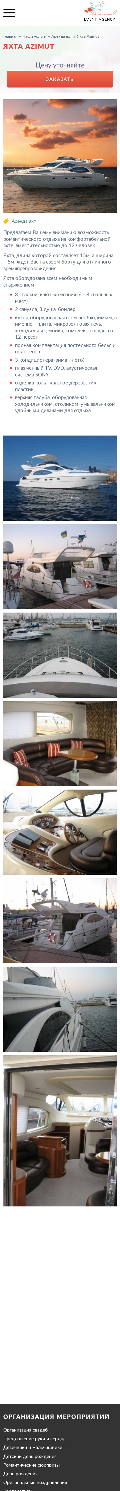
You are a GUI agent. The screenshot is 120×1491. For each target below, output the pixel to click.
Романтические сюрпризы (31, 1465)
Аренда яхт (24, 221)
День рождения (20, 1474)
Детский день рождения (30, 1456)
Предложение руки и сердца (34, 1439)
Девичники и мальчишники (32, 1447)
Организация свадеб (25, 1430)
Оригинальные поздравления (35, 1482)
